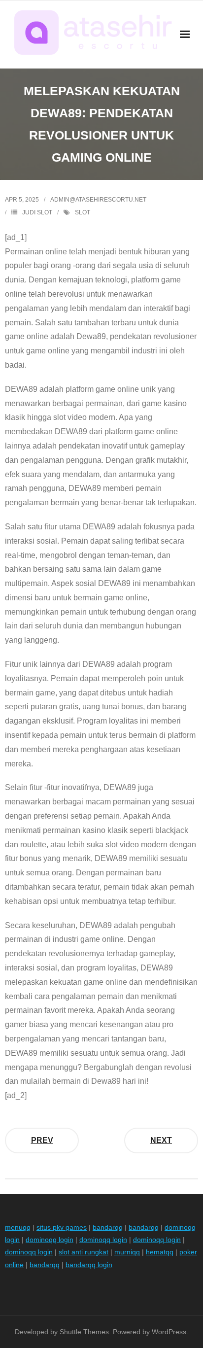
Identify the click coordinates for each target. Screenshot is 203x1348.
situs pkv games (61, 1227)
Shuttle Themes (84, 1332)
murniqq (127, 1252)
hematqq (159, 1252)
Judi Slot (37, 212)
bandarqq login (89, 1265)
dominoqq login (49, 1240)
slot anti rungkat (83, 1252)
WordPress (169, 1332)
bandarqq (108, 1227)
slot (82, 212)
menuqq (18, 1227)
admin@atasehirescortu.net (98, 199)
